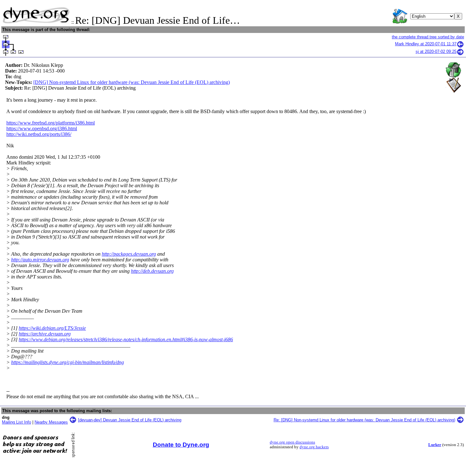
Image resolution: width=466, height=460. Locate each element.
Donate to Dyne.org (181, 444)
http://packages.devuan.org (129, 254)
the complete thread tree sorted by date (428, 37)
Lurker (434, 445)
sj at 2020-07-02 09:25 (436, 51)
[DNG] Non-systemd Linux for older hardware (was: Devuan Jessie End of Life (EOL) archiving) (131, 82)
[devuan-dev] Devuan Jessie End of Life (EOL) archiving (129, 420)
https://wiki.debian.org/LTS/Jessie (52, 328)
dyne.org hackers (314, 447)
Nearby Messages (51, 422)
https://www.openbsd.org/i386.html (41, 128)
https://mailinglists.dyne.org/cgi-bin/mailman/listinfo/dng (67, 362)
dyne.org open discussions (292, 442)
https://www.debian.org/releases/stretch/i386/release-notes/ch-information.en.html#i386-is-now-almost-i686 (126, 339)
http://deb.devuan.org (152, 271)
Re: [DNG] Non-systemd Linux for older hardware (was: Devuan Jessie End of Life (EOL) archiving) (364, 420)
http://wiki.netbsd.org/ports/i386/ (38, 134)
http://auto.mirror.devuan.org (40, 259)
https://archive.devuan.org (45, 333)
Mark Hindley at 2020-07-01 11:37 (425, 44)
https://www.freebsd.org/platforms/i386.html (50, 122)
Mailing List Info (16, 422)
